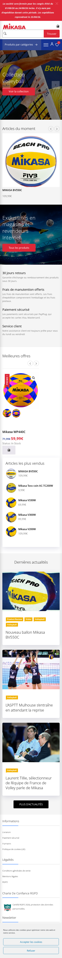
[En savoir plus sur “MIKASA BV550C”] (23, 185)
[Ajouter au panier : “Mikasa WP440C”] (8, 450)
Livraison (6, 832)
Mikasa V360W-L (28, 485)
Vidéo (28, 619)
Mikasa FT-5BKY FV (29, 471)
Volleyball (40, 619)
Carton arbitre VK (28, 529)
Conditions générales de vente (16, 870)
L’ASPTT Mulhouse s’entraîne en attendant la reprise (29, 707)
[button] (57, 4)
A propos (6, 843)
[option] (31, 85)
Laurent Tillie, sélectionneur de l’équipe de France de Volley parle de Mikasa (29, 782)
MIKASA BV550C (12, 190)
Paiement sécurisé (10, 837)
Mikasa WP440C (13, 432)
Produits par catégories (19, 44)
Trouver (51, 34)
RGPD (5, 882)
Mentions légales (10, 876)
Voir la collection (19, 91)
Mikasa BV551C (27, 515)
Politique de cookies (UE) (13, 849)
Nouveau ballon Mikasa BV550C (25, 635)
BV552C (23, 500)
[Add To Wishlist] (28, 185)
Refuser (31, 950)
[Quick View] (33, 185)
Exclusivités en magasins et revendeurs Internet (18, 227)
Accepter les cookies (31, 941)
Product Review (14, 619)
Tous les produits (19, 247)
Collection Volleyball (13, 77)
